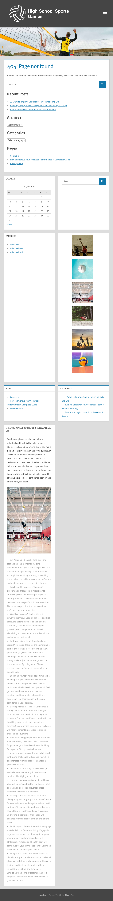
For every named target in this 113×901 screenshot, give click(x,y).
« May (9, 224)
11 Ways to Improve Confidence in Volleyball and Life (34, 101)
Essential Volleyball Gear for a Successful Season (33, 109)
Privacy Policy (16, 163)
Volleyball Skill (16, 252)
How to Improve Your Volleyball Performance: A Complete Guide (40, 159)
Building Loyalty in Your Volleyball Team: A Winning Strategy (38, 105)
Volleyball (14, 244)
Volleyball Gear (17, 248)
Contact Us (15, 155)
